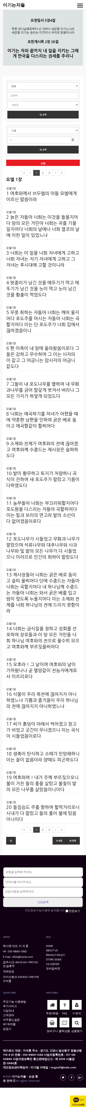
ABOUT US (52, 950)
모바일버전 (53, 968)
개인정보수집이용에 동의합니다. (45, 910)
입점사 (7, 1028)
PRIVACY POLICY (55, 955)
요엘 (43, 163)
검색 (44, 115)
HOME (49, 946)
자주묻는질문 (11, 1019)
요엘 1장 (11, 188)
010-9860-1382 (17, 951)
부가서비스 (10, 1006)
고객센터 (8, 1015)
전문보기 (74, 911)
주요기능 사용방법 (14, 1001)
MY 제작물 (9, 1024)
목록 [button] (73, 841)
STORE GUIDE (54, 959)
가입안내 (8, 1010)
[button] (11, 841)
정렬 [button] (60, 841)
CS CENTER (52, 964)
